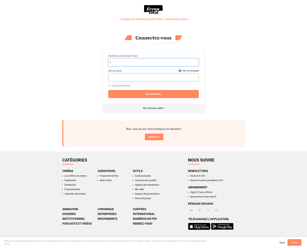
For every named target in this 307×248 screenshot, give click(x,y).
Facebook (199, 210)
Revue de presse (143, 198)
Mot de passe (115, 70)
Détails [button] (282, 242)
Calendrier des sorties (75, 193)
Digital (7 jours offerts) (201, 192)
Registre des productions (147, 193)
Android (222, 226)
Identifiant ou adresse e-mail (123, 56)
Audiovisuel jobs (143, 176)
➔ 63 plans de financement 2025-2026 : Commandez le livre (153, 19)
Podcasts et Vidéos (77, 223)
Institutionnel (73, 218)
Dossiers (69, 214)
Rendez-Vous (142, 223)
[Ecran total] (153, 9)
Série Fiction (106, 180)
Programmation (72, 189)
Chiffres (139, 209)
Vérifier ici (154, 136)
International (144, 214)
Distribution (70, 185)
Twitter (208, 210)
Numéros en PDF (145, 218)
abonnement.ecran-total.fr (203, 196)
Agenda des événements (147, 185)
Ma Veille (139, 189)
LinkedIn (191, 210)
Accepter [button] (294, 242)
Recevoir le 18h (197, 176)
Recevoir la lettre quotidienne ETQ (206, 180)
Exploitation (70, 180)
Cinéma (67, 171)
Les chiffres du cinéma (75, 176)
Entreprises (107, 214)
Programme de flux (109, 176)
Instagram (216, 210)
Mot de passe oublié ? (153, 108)
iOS (199, 226)
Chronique (106, 209)
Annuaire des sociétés (146, 180)
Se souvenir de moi (121, 85)
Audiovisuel (107, 171)
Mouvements (107, 218)
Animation (70, 209)
